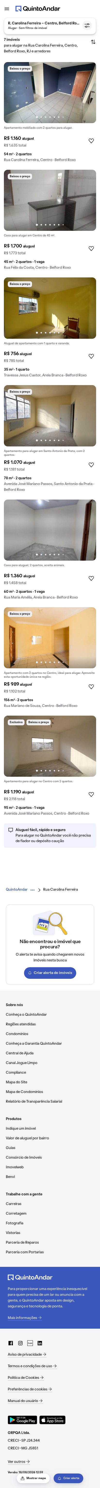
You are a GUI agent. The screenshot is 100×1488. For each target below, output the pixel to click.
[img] (50, 92)
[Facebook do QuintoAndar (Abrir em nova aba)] (11, 1343)
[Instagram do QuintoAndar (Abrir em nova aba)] (20, 1343)
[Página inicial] (38, 9)
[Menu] (7, 9)
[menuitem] (17, 890)
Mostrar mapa (36, 1478)
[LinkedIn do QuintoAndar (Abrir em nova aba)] (40, 1343)
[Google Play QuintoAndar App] (22, 1420)
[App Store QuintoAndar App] (52, 1420)
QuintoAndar (17, 889)
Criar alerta (71, 1478)
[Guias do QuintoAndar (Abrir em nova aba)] (30, 1343)
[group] (50, 114)
